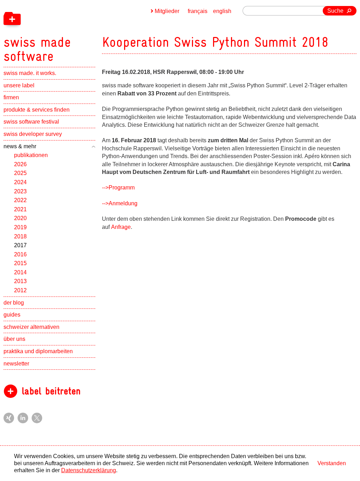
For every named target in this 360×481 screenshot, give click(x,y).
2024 (20, 182)
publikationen (31, 155)
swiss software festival (31, 122)
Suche (335, 11)
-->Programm (118, 187)
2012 (20, 290)
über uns (14, 339)
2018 (20, 236)
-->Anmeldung (119, 203)
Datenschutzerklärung (88, 470)
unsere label (19, 85)
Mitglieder (167, 11)
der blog (14, 303)
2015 (20, 263)
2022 (20, 200)
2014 (20, 272)
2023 (20, 191)
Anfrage (121, 227)
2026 (20, 164)
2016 (20, 254)
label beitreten (51, 391)
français (197, 11)
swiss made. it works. (30, 73)
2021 (20, 209)
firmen (11, 97)
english (222, 11)
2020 (20, 218)
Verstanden (331, 463)
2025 (20, 173)
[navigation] (74, 31)
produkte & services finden (37, 110)
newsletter (16, 364)
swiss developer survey (33, 134)
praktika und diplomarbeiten (38, 351)
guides (12, 315)
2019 (20, 227)
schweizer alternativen (31, 327)
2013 (20, 281)
